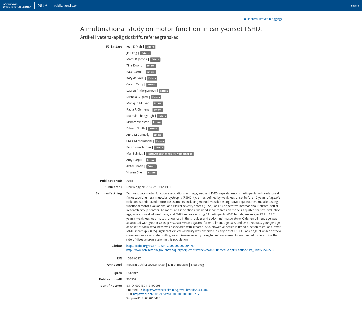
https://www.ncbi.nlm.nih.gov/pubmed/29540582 (175, 290)
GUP (42, 5)
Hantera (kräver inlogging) (264, 19)
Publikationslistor (65, 6)
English (355, 5)
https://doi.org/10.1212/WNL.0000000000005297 (166, 294)
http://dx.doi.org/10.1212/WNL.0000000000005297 (160, 246)
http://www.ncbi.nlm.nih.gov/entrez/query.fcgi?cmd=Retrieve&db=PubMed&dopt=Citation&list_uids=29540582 (200, 250)
